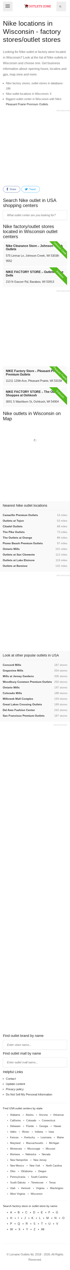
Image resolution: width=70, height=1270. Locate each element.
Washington (56, 1188)
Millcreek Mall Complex (18, 698)
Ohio (12, 1171)
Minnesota (16, 1148)
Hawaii (57, 1126)
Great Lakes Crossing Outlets (22, 704)
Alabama (15, 1114)
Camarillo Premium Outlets (20, 515)
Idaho (13, 1131)
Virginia (40, 1188)
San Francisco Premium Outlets (24, 715)
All (42, 1229)
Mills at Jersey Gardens (18, 676)
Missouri (50, 1148)
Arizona (43, 1114)
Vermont (25, 1188)
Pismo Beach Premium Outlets (23, 543)
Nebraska (30, 1154)
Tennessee (37, 1182)
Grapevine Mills (13, 670)
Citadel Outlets (13, 526)
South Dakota (17, 1182)
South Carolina (39, 1176)
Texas (52, 1182)
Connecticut (48, 1120)
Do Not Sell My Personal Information (29, 1094)
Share (12, 189)
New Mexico (17, 1165)
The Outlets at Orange (17, 537)
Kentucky (29, 1137)
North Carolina (54, 1165)
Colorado (31, 1120)
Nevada (46, 1154)
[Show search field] (60, 6)
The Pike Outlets (14, 532)
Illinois (25, 1131)
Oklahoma (26, 1171)
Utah (12, 1188)
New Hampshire (19, 1160)
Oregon (42, 1171)
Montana (15, 1154)
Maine (60, 1137)
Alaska (29, 1114)
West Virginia (17, 1193)
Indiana (39, 1131)
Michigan (54, 1143)
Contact (11, 1078)
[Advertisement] (35, 147)
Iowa (51, 1131)
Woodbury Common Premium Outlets (27, 681)
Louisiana (46, 1137)
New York (35, 1165)
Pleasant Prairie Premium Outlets (27, 104)
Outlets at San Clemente (19, 554)
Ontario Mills (11, 548)
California (15, 1120)
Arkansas (58, 1114)
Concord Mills (12, 664)
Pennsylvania (17, 1176)
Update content (15, 1084)
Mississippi (33, 1148)
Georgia (43, 1126)
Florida (30, 1126)
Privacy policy (15, 1089)
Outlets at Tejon (13, 520)
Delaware (15, 1126)
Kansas (14, 1137)
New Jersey (40, 1160)
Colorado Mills (12, 693)
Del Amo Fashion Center (19, 710)
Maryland (15, 1143)
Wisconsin (36, 1193)
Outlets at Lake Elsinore (19, 560)
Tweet (32, 189)
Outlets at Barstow (15, 565)
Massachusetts (34, 1143)
